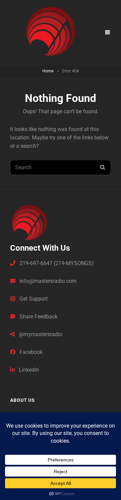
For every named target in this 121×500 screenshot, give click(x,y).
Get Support (33, 299)
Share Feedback (37, 316)
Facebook (30, 352)
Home (47, 71)
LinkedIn (28, 370)
